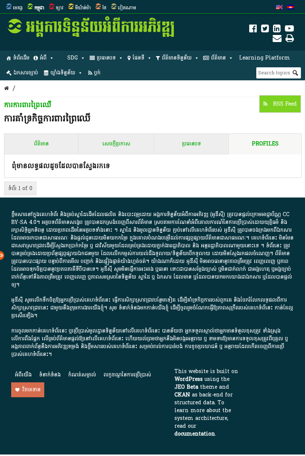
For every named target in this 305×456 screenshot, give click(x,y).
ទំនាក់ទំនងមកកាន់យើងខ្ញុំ (143, 307)
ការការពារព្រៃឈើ (27, 105)
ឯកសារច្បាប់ (25, 72)
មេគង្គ (18, 7)
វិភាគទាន (31, 389)
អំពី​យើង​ (23, 374)
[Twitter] (265, 30)
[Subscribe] (277, 39)
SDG (72, 57)
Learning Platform (264, 57)
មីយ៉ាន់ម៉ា (83, 7)
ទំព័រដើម (21, 57)
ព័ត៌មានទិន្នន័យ (177, 57)
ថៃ (104, 7)
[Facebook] (253, 30)
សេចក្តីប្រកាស (116, 143)
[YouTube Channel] (289, 30)
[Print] (290, 39)
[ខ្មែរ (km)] (290, 7)
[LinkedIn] (277, 30)
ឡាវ (60, 7)
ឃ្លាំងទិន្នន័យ (62, 72)
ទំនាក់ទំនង (50, 374)
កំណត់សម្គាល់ (82, 374)
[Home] (6, 88)
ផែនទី (138, 57)
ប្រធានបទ (106, 57)
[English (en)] (279, 7)
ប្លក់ (97, 72)
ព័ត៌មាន (218, 57)
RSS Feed (284, 104)
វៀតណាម (127, 7)
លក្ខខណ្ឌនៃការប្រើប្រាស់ (127, 374)
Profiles (265, 143)
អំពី (43, 57)
